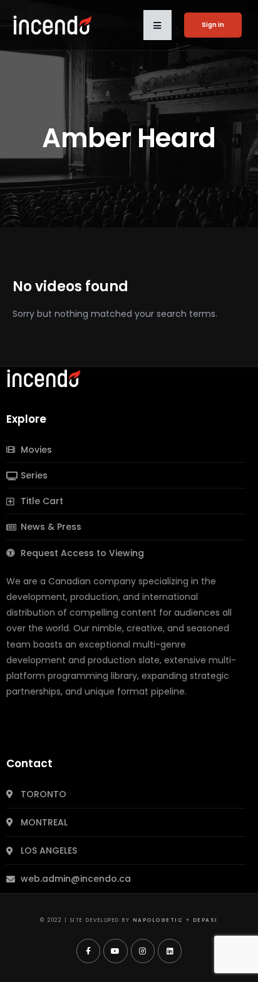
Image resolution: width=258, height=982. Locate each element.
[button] (157, 25)
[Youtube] (115, 951)
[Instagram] (143, 951)
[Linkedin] (170, 951)
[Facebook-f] (88, 951)
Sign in (213, 24)
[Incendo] (44, 377)
